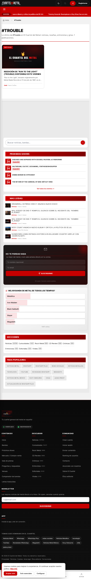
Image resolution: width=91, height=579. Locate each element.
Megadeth (58, 372)
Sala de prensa (7, 461)
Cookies (20, 559)
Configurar (41, 573)
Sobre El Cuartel (69, 471)
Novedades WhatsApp (41, 372)
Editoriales (38, 471)
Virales (36, 476)
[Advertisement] (45, 120)
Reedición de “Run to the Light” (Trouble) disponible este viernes (22, 72)
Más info (13, 569)
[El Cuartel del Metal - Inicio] (11, 3)
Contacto (66, 461)
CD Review (38, 456)
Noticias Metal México (16, 378)
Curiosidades (39, 445)
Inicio (4, 440)
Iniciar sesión (68, 445)
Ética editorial (68, 476)
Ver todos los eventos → (45, 189)
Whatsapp (27, 366)
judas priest (60, 378)
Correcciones (46, 559)
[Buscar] (65, 3)
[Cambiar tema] (58, 3)
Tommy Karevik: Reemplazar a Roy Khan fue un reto (66, 14)
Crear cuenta (68, 440)
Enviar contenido (69, 450)
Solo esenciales (26, 573)
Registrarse (83, 3)
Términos (13, 559)
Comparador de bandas (11, 476)
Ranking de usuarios (70, 456)
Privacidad (5, 559)
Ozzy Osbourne (35, 378)
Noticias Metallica (75, 366)
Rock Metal (38, 450)
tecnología (12, 372)
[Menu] (4, 9)
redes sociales (58, 366)
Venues (4, 471)
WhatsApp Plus (42, 366)
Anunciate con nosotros (72, 466)
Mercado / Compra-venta (11, 456)
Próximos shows (8, 450)
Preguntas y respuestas (11, 466)
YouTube (24, 372)
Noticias (38, 440)
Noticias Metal (13, 366)
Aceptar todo (10, 573)
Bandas (5, 445)
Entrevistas (38, 466)
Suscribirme (47, 274)
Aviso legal (27, 559)
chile (48, 378)
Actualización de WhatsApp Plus (20, 384)
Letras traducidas (9, 482)
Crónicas (37, 461)
